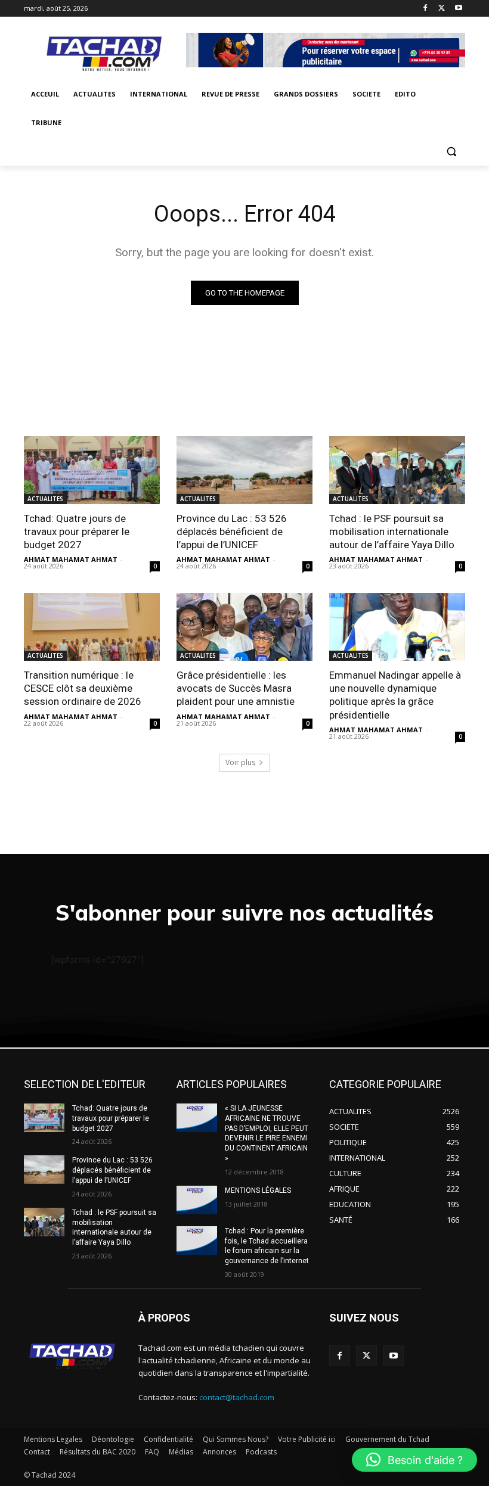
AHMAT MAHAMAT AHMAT (70, 559)
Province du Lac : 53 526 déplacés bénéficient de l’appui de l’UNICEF (232, 531)
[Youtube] (458, 8)
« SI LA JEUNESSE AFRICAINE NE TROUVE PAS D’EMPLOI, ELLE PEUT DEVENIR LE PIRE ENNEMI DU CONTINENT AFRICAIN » (266, 1133)
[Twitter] (441, 8)
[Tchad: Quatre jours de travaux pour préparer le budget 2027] (92, 470)
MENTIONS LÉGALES (258, 1190)
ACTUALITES (45, 499)
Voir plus (240, 762)
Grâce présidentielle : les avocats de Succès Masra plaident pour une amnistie (236, 688)
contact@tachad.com (236, 1397)
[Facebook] (425, 8)
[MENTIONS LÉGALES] (197, 1200)
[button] (451, 152)
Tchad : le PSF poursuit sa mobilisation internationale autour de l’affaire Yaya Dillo (391, 531)
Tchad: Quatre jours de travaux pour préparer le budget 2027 (76, 531)
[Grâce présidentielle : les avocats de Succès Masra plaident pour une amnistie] (244, 627)
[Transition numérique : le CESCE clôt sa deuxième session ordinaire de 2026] (92, 627)
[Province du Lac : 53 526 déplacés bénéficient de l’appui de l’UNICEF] (244, 470)
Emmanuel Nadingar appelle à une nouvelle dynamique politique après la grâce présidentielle (395, 694)
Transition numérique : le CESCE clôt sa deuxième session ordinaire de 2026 (82, 688)
